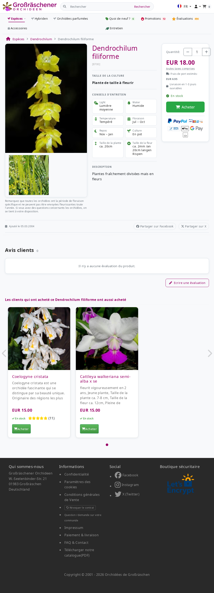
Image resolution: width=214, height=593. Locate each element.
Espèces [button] (17, 19)
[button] (4, 353)
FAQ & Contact (76, 542)
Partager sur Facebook (156, 226)
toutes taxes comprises (180, 68)
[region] (107, 374)
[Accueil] (8, 39)
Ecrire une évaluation (189, 283)
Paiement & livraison (81, 535)
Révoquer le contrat (81, 507)
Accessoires (19, 28)
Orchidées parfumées (72, 19)
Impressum (73, 527)
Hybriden (41, 19)
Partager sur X (195, 226)
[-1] (187, 52)
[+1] (206, 52)
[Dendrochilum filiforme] (46, 98)
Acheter (188, 107)
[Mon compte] (198, 6)
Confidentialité (76, 474)
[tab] (107, 444)
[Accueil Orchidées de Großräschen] (30, 6)
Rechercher (142, 7)
